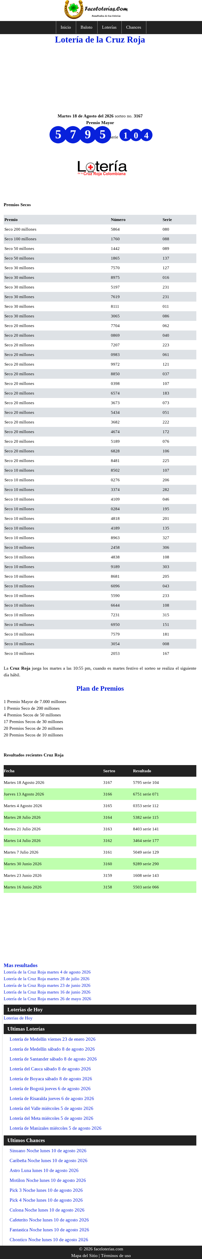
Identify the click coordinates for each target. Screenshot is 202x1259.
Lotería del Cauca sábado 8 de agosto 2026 (50, 1068)
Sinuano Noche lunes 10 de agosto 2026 (48, 1150)
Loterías (109, 27)
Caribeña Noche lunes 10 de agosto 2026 (48, 1160)
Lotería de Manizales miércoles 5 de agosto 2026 (55, 1128)
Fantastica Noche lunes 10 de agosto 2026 (49, 1229)
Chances (133, 27)
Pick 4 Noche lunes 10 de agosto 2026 (46, 1200)
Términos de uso (116, 1255)
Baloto (86, 27)
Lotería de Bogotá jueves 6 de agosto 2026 (50, 1088)
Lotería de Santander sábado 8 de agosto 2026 (53, 1058)
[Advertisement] (100, 78)
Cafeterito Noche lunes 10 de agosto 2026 (49, 1219)
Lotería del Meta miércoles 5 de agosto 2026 (51, 1118)
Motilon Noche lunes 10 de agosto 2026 (48, 1180)
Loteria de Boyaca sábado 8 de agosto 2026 (51, 1078)
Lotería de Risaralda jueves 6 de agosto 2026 (52, 1098)
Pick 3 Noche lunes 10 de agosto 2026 (46, 1190)
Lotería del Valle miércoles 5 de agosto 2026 (51, 1108)
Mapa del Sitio (84, 1255)
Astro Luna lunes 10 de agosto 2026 (44, 1170)
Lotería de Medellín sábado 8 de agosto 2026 (52, 1049)
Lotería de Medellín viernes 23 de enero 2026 (53, 1039)
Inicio (66, 27)
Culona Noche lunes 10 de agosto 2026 (47, 1210)
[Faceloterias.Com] (101, 17)
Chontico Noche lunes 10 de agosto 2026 (49, 1239)
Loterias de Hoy (18, 1018)
